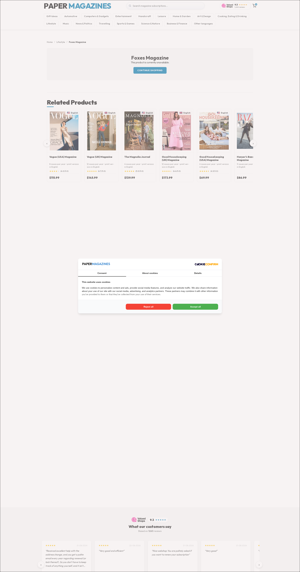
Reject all (148, 306)
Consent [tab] (102, 273)
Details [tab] (198, 273)
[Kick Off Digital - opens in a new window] (206, 264)
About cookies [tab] (150, 273)
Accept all (195, 306)
